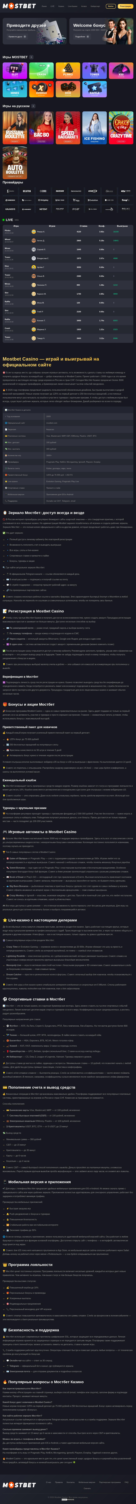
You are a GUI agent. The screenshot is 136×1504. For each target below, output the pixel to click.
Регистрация (125, 6)
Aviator (84, 6)
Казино (61, 6)
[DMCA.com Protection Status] (68, 1500)
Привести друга (15, 37)
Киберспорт (95, 6)
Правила (59, 1482)
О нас (48, 1482)
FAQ (126, 1482)
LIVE (52, 6)
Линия (44, 6)
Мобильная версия (87, 1482)
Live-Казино (72, 6)
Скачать (87, 1488)
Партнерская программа (110, 1482)
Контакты (71, 1482)
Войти (110, 6)
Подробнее (80, 37)
